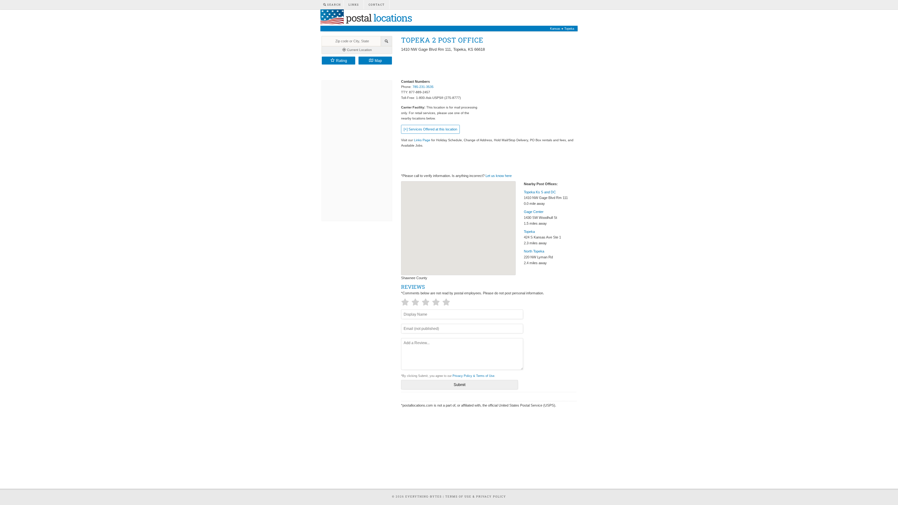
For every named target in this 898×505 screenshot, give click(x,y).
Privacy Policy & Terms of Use (473, 376)
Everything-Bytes (423, 496)
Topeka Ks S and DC (540, 192)
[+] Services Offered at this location (430, 129)
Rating (341, 60)
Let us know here (498, 176)
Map (378, 60)
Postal (378, 17)
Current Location (359, 50)
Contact (377, 4)
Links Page (422, 140)
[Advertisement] (486, 65)
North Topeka (534, 251)
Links (353, 4)
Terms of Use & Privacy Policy (475, 496)
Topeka (529, 232)
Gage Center (533, 212)
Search (333, 4)
